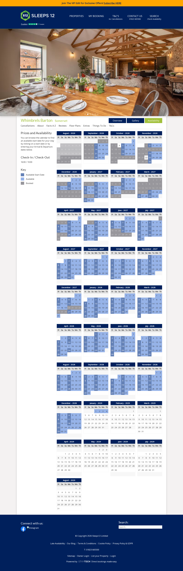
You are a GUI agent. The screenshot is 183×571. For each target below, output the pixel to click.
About (40, 125)
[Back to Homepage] (39, 15)
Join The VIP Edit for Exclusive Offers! (91, 3)
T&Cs (111, 125)
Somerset (61, 120)
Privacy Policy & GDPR (123, 543)
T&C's (115, 17)
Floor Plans (75, 125)
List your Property (99, 556)
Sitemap (71, 556)
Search (154, 17)
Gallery (135, 120)
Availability (153, 120)
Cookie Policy (104, 543)
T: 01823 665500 (91, 549)
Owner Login (83, 556)
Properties (76, 16)
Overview (117, 120)
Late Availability (57, 543)
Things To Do (99, 125)
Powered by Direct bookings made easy (91, 561)
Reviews (63, 125)
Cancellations (28, 125)
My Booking (96, 16)
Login (113, 556)
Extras (86, 125)
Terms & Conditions (87, 543)
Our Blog (71, 543)
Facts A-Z (51, 125)
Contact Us (134, 17)
